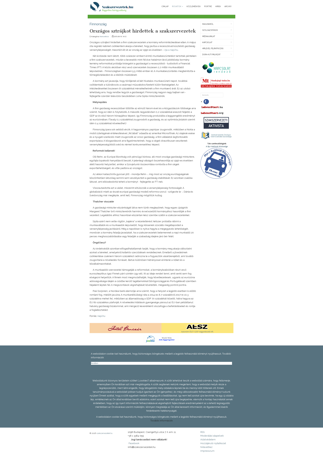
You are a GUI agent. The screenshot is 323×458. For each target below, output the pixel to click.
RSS (202, 432)
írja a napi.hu (171, 49)
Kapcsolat (207, 42)
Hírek (218, 6)
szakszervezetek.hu (104, 433)
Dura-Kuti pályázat (211, 54)
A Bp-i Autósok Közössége (217, 146)
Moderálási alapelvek (212, 435)
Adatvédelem (208, 439)
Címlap (165, 6)
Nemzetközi (104, 36)
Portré (208, 6)
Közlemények (194, 6)
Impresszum (207, 450)
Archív (228, 6)
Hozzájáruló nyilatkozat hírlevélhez (213, 445)
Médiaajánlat (208, 36)
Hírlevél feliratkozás (212, 48)
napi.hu (101, 316)
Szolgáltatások (210, 30)
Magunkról (207, 24)
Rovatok (176, 6)
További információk (161, 420)
